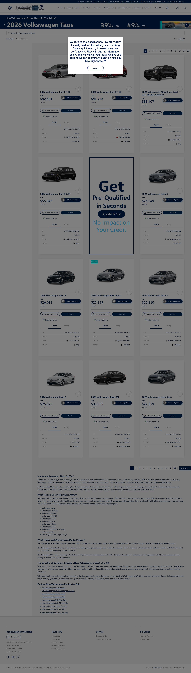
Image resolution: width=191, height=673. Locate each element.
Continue (95, 68)
